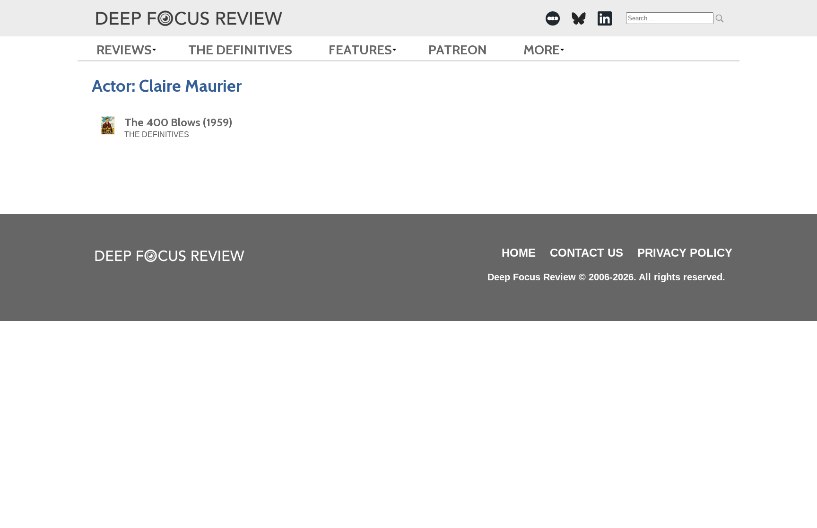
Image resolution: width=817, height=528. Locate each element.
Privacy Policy (684, 252)
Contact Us (586, 252)
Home (519, 252)
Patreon (457, 50)
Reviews (124, 50)
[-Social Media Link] (553, 18)
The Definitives (240, 50)
